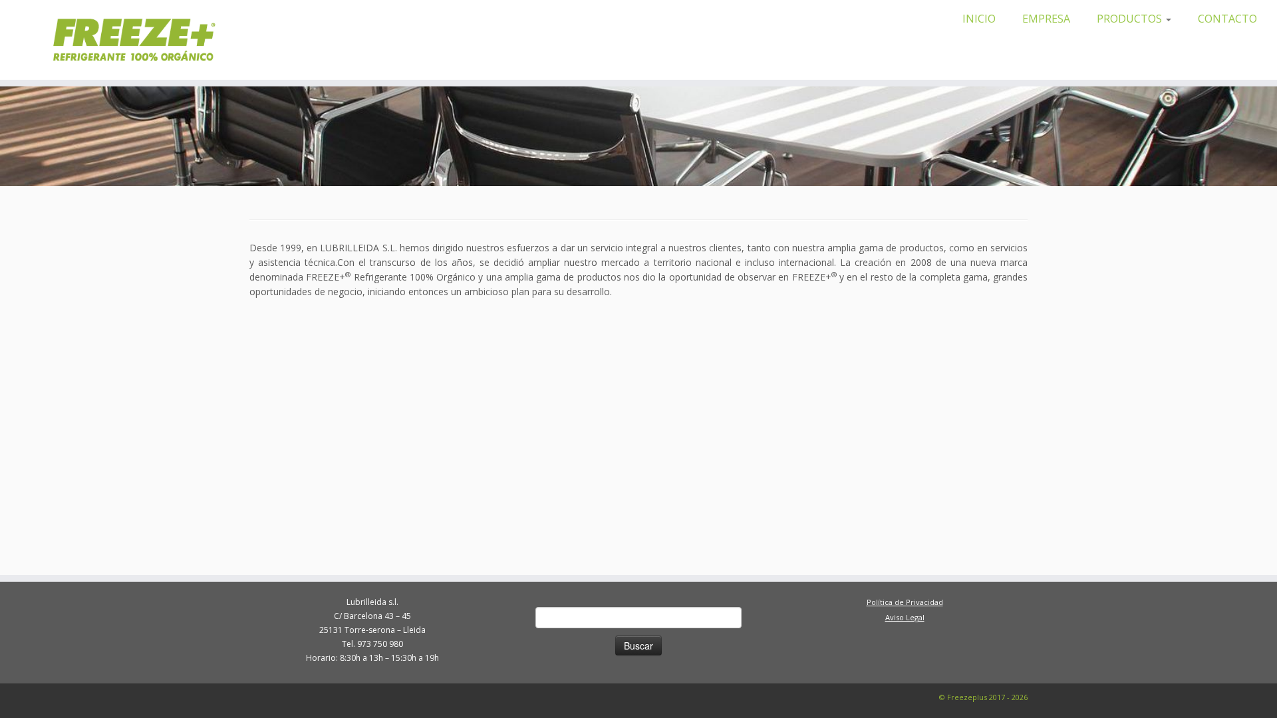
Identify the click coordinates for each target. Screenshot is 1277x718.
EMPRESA (1046, 18)
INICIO (979, 18)
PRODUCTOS (1131, 18)
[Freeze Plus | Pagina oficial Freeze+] (154, 40)
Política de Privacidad (905, 602)
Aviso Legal (904, 617)
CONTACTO (1227, 18)
